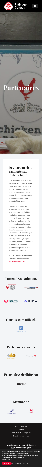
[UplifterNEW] (31, 301)
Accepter (6, 463)
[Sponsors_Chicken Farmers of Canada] (11, 288)
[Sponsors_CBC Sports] (21, 383)
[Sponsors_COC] (31, 411)
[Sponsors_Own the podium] (11, 356)
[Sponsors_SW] (21, 329)
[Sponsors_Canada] (31, 356)
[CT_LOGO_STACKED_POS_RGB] (11, 301)
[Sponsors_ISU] (11, 411)
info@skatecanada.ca (17, 262)
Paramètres (18, 463)
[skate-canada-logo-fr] (15, 2)
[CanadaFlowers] (31, 288)
